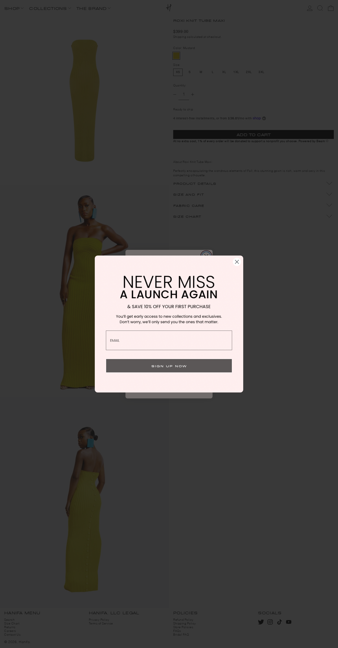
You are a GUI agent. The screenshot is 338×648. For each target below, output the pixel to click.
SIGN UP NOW (169, 365)
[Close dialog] (237, 262)
